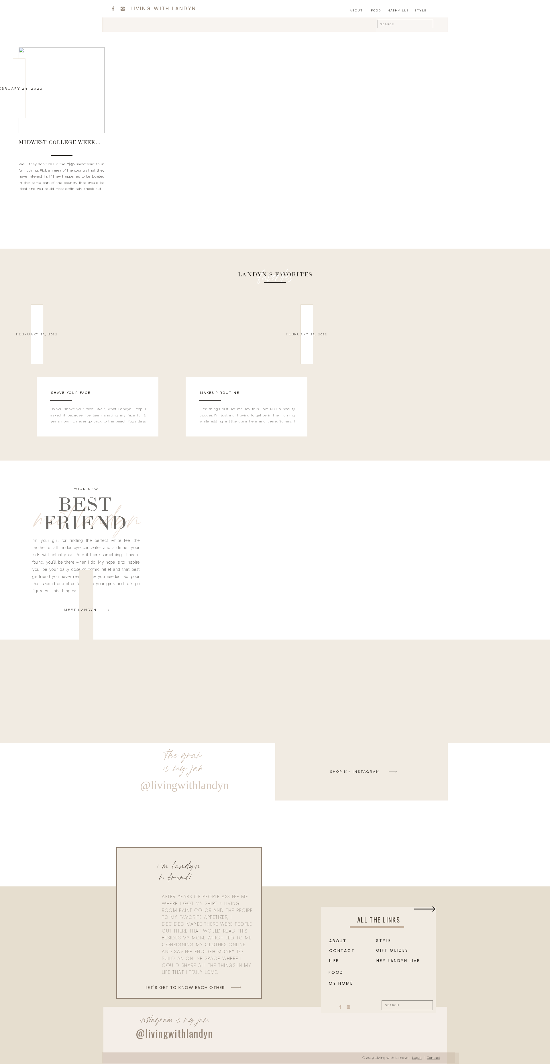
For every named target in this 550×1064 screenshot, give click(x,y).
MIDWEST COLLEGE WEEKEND (64, 142)
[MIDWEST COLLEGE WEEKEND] (62, 90)
